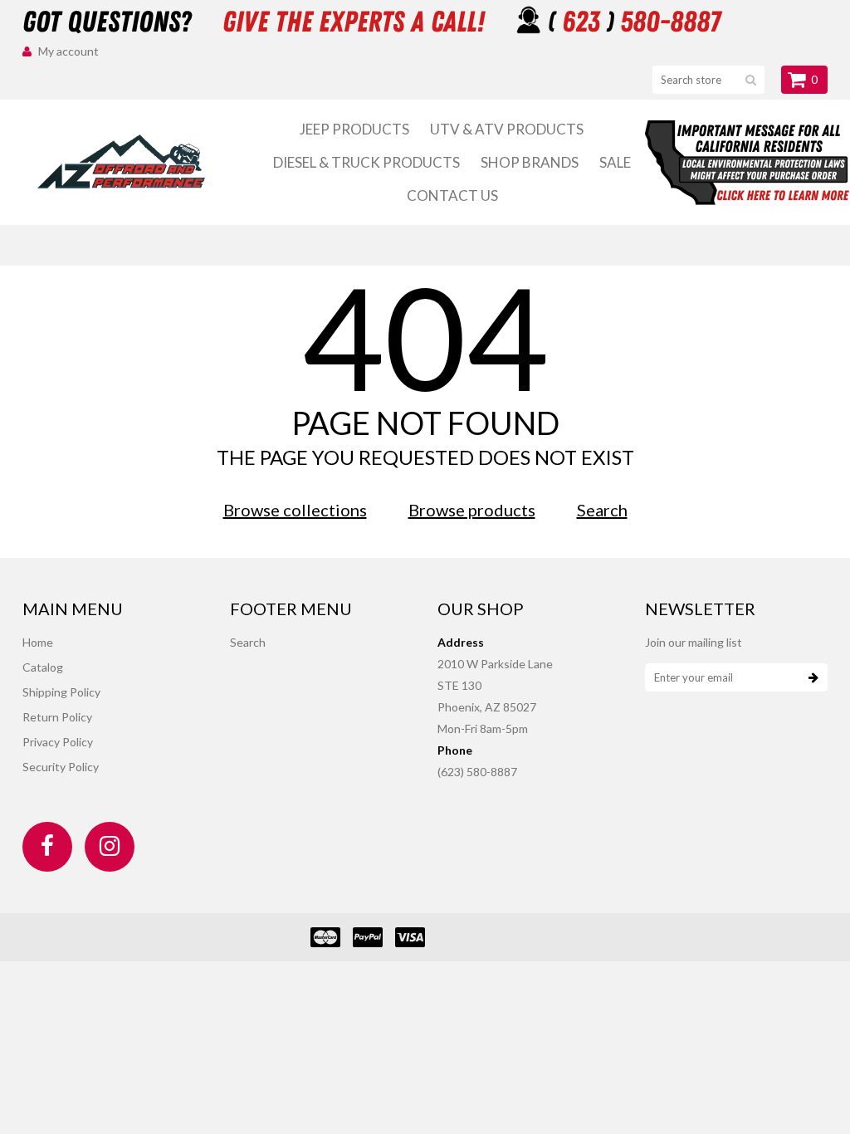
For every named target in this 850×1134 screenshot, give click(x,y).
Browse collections (295, 510)
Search (602, 510)
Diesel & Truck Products (366, 162)
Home (37, 642)
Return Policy (57, 717)
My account (68, 51)
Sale (615, 162)
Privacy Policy (57, 742)
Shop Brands (530, 162)
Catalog (42, 667)
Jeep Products (354, 129)
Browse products (471, 510)
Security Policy (60, 767)
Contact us (452, 195)
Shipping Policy (61, 692)
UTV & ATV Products (507, 129)
